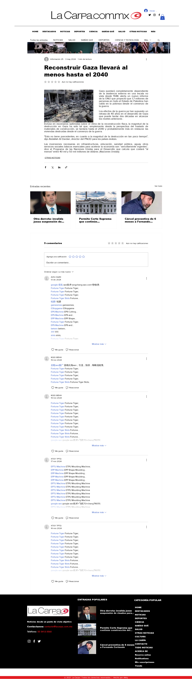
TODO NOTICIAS (144, 647)
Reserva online (143, 655)
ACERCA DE (141, 651)
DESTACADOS (142, 611)
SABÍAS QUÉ (142, 626)
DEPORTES (104, 40)
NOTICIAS (58, 40)
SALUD (71, 40)
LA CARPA (140, 640)
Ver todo (158, 186)
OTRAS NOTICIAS (52, 158)
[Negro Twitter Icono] (149, 14)
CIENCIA (139, 622)
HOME (138, 607)
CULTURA (140, 636)
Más (146, 40)
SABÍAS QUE (87, 40)
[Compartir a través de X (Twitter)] (52, 167)
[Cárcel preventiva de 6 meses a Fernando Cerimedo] (141, 202)
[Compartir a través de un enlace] (66, 167)
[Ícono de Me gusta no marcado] (53, 349)
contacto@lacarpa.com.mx (58, 626)
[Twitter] (39, 641)
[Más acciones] (146, 59)
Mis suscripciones (144, 662)
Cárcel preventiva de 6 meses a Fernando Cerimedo (140, 220)
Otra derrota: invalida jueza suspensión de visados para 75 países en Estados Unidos (49, 220)
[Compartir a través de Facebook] (45, 167)
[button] (162, 17)
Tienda (138, 666)
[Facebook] (34, 641)
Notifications (142, 658)
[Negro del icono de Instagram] (154, 14)
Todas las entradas (39, 40)
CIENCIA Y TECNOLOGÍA (127, 40)
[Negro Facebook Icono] (159, 14)
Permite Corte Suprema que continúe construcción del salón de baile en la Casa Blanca (95, 220)
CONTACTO (141, 644)
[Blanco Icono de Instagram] (29, 641)
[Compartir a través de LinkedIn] (59, 167)
